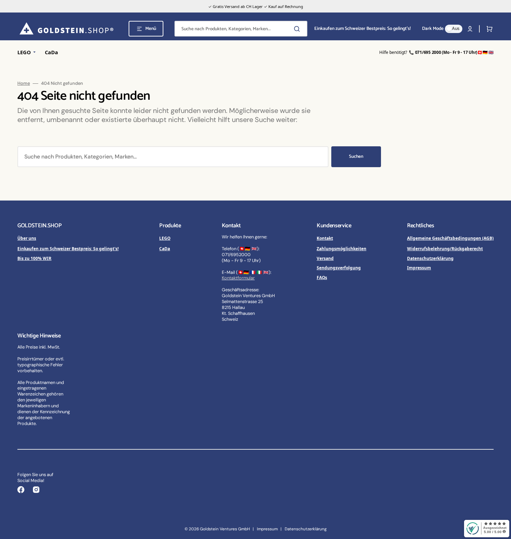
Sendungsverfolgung (339, 267)
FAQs (322, 277)
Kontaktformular (238, 278)
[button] (470, 28)
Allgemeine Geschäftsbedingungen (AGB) (450, 238)
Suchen (356, 156)
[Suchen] (298, 28)
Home (23, 83)
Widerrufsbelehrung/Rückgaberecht (445, 248)
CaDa (164, 248)
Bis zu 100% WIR (34, 258)
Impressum (419, 267)
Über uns (26, 238)
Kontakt (325, 238)
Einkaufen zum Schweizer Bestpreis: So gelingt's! (68, 248)
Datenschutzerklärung (430, 258)
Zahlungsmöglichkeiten (341, 248)
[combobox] (241, 28)
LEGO (164, 238)
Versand (325, 258)
